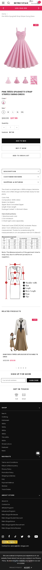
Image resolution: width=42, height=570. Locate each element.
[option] (21, 8)
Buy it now (21, 148)
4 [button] (23, 368)
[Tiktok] (15, 536)
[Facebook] (9, 536)
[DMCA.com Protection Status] (10, 542)
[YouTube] (36, 536)
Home (4, 14)
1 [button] (16, 368)
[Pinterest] (29, 536)
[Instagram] (3, 536)
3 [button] (21, 368)
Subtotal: (5, 132)
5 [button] (25, 368)
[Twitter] (22, 536)
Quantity (5, 123)
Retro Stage (21, 3)
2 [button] (18, 368)
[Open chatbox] (37, 453)
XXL (22, 112)
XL (17, 112)
